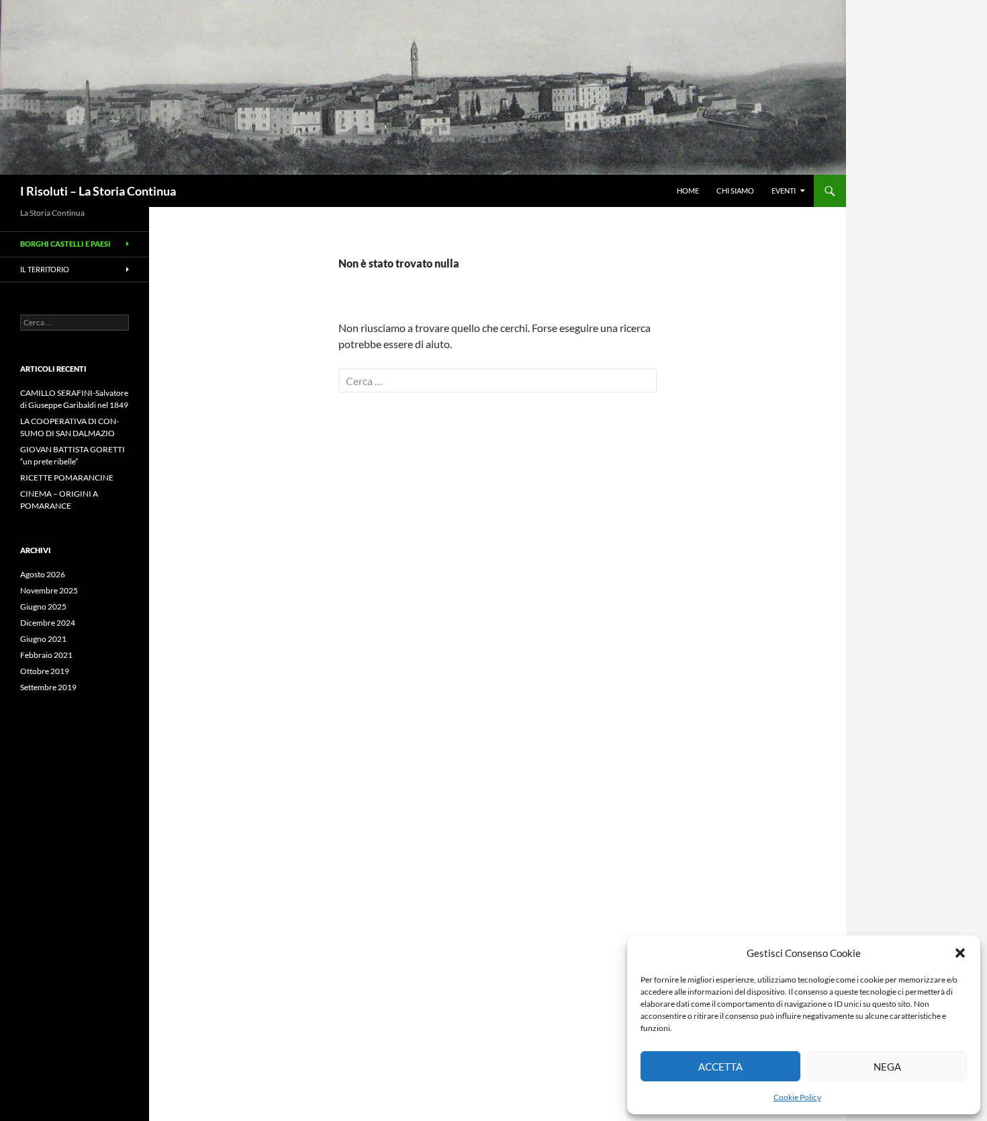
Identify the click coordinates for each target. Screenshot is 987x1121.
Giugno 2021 (43, 639)
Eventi (783, 190)
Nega (887, 1067)
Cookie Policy (797, 1097)
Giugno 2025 (43, 606)
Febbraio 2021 (46, 655)
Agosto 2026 (42, 574)
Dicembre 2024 (47, 623)
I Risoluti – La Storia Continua (98, 190)
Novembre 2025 (49, 590)
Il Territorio (44, 269)
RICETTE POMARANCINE (66, 477)
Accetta (720, 1067)
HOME (688, 190)
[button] (960, 953)
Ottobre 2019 (44, 671)
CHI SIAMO (735, 190)
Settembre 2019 (48, 687)
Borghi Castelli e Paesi (65, 243)
